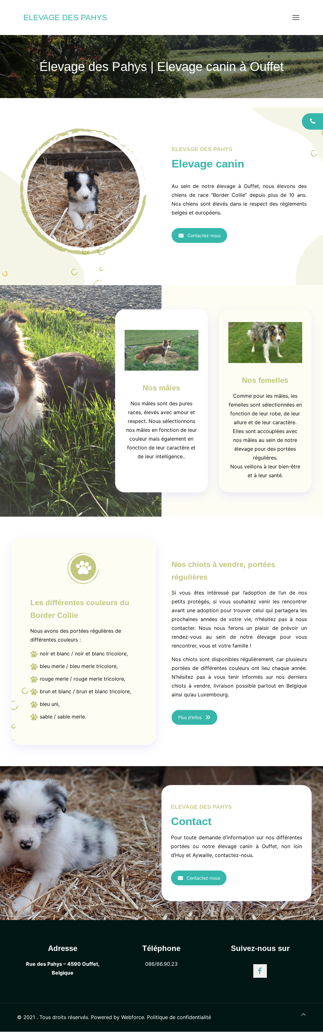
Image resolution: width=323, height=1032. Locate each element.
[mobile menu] (296, 17)
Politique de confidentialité (179, 1017)
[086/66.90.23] (312, 121)
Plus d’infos (190, 717)
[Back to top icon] (303, 1014)
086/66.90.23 (161, 964)
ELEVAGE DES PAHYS (65, 17)
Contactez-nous (203, 235)
